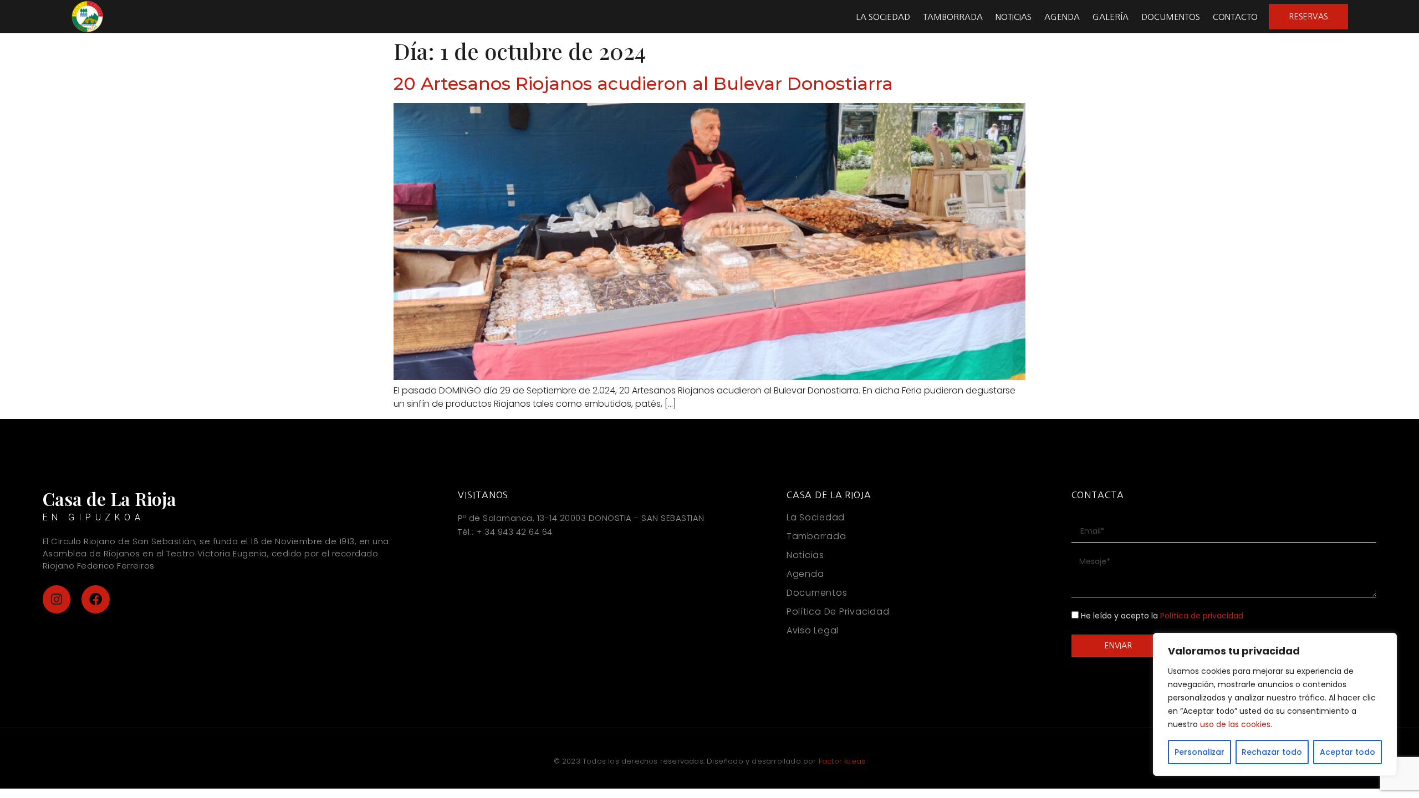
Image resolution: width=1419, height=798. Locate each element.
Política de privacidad (1201, 616)
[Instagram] (57, 599)
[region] (1275, 704)
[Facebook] (95, 599)
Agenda (1062, 17)
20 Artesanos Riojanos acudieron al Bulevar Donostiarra (643, 83)
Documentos (1170, 17)
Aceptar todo (1347, 752)
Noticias (1014, 17)
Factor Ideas (842, 761)
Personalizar (1199, 752)
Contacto (1235, 17)
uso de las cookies (1235, 724)
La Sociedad (883, 17)
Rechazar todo (1272, 752)
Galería (1111, 17)
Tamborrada (953, 17)
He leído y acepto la (1162, 616)
